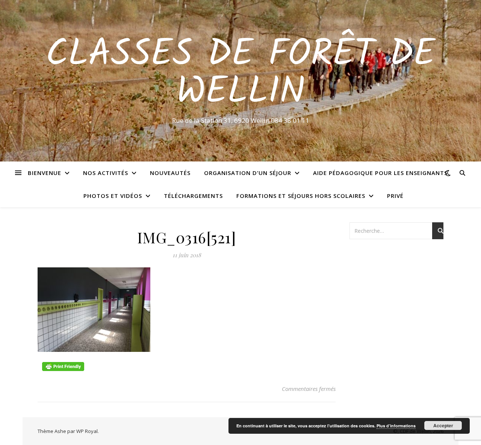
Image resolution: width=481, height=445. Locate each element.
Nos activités (105, 172)
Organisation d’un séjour (247, 172)
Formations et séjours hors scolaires (300, 195)
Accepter (443, 425)
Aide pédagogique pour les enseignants (380, 172)
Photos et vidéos (112, 195)
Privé (395, 195)
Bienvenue (44, 172)
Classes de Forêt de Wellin (240, 74)
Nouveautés (170, 172)
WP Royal (87, 431)
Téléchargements (193, 195)
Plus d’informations (396, 425)
